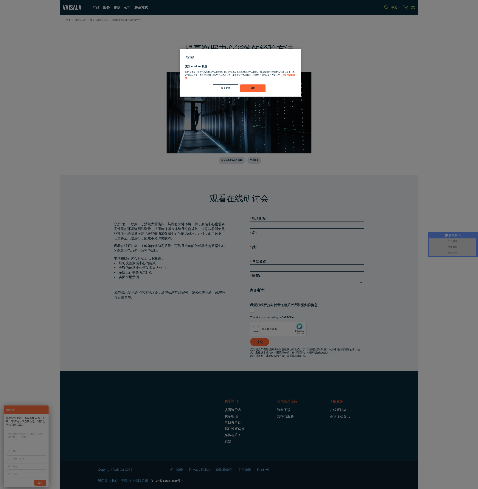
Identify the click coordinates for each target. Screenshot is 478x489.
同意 (253, 88)
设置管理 (225, 88)
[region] (240, 73)
